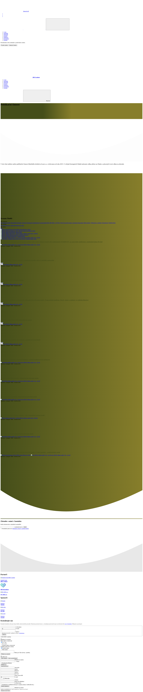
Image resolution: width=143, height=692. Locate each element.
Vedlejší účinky (112, 223)
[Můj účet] (34, 29)
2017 (9, 225)
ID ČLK (17, 673)
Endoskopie (29, 223)
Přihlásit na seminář (5, 654)
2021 (20, 225)
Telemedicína (105, 223)
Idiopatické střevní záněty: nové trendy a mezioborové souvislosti (20, 340)
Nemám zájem (5, 648)
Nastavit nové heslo (5, 690)
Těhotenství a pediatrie (96, 223)
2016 (6, 225)
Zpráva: (17, 631)
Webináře (6, 34)
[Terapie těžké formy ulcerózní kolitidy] (12, 297)
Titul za (16, 672)
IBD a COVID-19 (56, 223)
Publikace (6, 37)
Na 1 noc (4, 642)
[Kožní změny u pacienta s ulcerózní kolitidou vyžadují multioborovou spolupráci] (12, 375)
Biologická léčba (7, 223)
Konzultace (6, 38)
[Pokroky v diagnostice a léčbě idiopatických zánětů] (12, 337)
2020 (17, 225)
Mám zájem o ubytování (6, 640)
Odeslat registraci (5, 686)
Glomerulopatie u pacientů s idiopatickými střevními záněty (19, 396)
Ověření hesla (18, 683)
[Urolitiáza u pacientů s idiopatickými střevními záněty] (12, 449)
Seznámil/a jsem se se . (15, 528)
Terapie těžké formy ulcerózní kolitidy (12, 280)
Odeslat (4, 634)
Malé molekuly (87, 223)
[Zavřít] (1, 638)
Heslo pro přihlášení (19, 681)
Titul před (17, 667)
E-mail (16, 677)
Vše (1, 223)
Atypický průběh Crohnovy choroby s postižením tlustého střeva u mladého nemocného (27, 260)
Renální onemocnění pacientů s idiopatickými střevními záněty (20, 378)
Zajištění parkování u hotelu (7, 646)
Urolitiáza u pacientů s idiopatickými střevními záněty (17, 434)
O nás (5, 32)
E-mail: (17, 628)
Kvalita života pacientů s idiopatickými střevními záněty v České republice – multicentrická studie (30, 452)
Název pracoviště (19, 675)
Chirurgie (24, 223)
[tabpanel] (71, 663)
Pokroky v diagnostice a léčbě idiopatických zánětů (16, 320)
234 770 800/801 (68, 623)
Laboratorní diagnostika (77, 223)
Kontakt (5, 40)
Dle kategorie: (4, 221)
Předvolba (7, 678)
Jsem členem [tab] (4, 658)
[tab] (4, 666)
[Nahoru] (12, 11)
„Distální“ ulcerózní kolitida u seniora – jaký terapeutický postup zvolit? (23, 415)
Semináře (6, 33)
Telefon (16, 680)
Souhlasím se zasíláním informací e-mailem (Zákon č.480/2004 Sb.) (18, 684)
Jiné (62, 223)
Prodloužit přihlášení (7, 663)
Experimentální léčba (44, 223)
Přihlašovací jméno (19, 659)
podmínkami (21, 633)
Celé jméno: (19, 627)
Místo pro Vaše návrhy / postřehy (22, 652)
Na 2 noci (4, 643)
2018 (12, 225)
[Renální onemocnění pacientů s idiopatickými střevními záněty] (12, 394)
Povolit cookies (4, 45)
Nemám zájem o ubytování (8, 645)
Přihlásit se (3, 664)
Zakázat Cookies (13, 45)
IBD (51, 223)
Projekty (6, 36)
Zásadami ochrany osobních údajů (21, 528)
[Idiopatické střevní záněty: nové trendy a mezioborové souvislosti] (12, 356)
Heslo (17, 661)
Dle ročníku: (3, 224)
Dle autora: (3, 227)
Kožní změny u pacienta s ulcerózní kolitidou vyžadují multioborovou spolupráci (25, 359)
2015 (4, 225)
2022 (23, 225)
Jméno (16, 669)
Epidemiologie (35, 223)
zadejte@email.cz (19, 527)
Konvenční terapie (67, 223)
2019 (14, 225)
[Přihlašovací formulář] (57, 24)
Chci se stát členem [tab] (12, 658)
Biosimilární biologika (16, 223)
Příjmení (17, 670)
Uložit (25, 527)
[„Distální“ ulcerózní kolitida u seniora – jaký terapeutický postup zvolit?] (12, 430)
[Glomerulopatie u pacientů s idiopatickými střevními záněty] (12, 412)
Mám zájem (5, 649)
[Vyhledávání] (12, 29)
